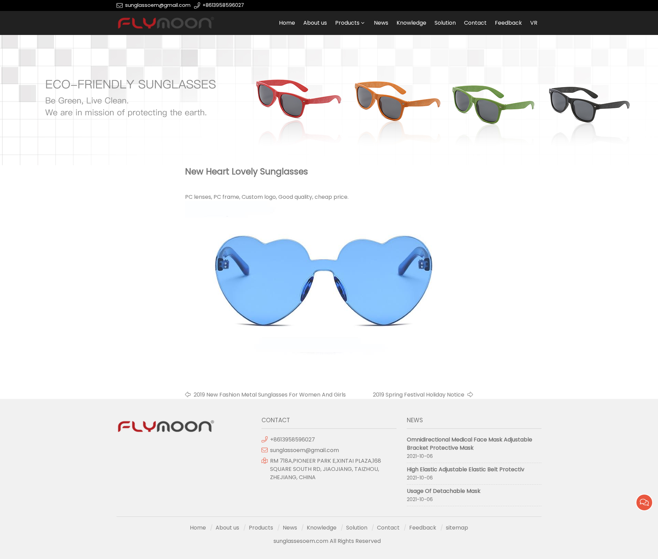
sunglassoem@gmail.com (158, 5)
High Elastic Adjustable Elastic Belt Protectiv (465, 469)
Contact (475, 23)
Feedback (508, 23)
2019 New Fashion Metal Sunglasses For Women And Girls (270, 395)
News (381, 23)
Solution (445, 23)
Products (347, 23)
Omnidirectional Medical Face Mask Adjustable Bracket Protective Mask (469, 444)
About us (315, 23)
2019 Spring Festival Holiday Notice (418, 395)
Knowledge (411, 23)
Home (287, 23)
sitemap (457, 528)
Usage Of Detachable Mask (443, 491)
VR (533, 23)
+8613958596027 (223, 5)
